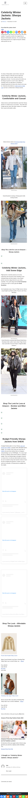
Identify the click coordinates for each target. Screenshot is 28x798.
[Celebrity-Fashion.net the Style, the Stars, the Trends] (5, 3)
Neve (8, 793)
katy (7, 765)
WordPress (18, 793)
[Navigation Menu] (25, 3)
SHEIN (2, 451)
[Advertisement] (14, 58)
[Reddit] (19, 31)
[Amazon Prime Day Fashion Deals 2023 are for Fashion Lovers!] (14, 729)
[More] (25, 31)
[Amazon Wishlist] (13, 31)
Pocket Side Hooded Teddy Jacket (9, 655)
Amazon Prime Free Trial (7, 749)
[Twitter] (22, 31)
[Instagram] (5, 31)
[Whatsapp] (11, 31)
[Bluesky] (8, 31)
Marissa (4, 21)
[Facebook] (16, 31)
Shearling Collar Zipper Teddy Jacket (9, 695)
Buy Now (3, 668)
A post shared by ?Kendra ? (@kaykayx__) (12, 512)
